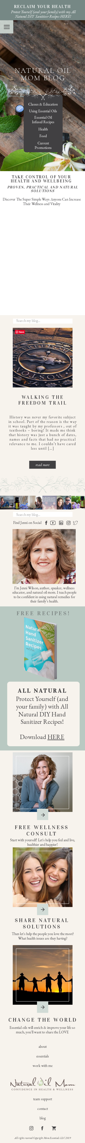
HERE (55, 737)
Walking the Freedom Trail (42, 400)
